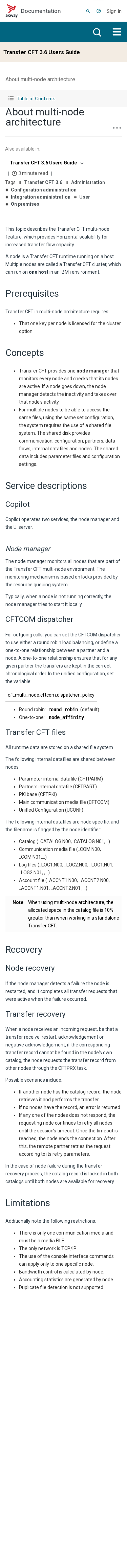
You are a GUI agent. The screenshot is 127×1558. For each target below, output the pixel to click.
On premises (25, 204)
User (84, 197)
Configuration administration (44, 190)
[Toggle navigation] (117, 32)
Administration (88, 182)
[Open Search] (88, 11)
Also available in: (22, 149)
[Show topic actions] (117, 128)
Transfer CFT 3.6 (43, 182)
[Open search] (96, 32)
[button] (63, 98)
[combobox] (46, 162)
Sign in (114, 11)
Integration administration (40, 197)
